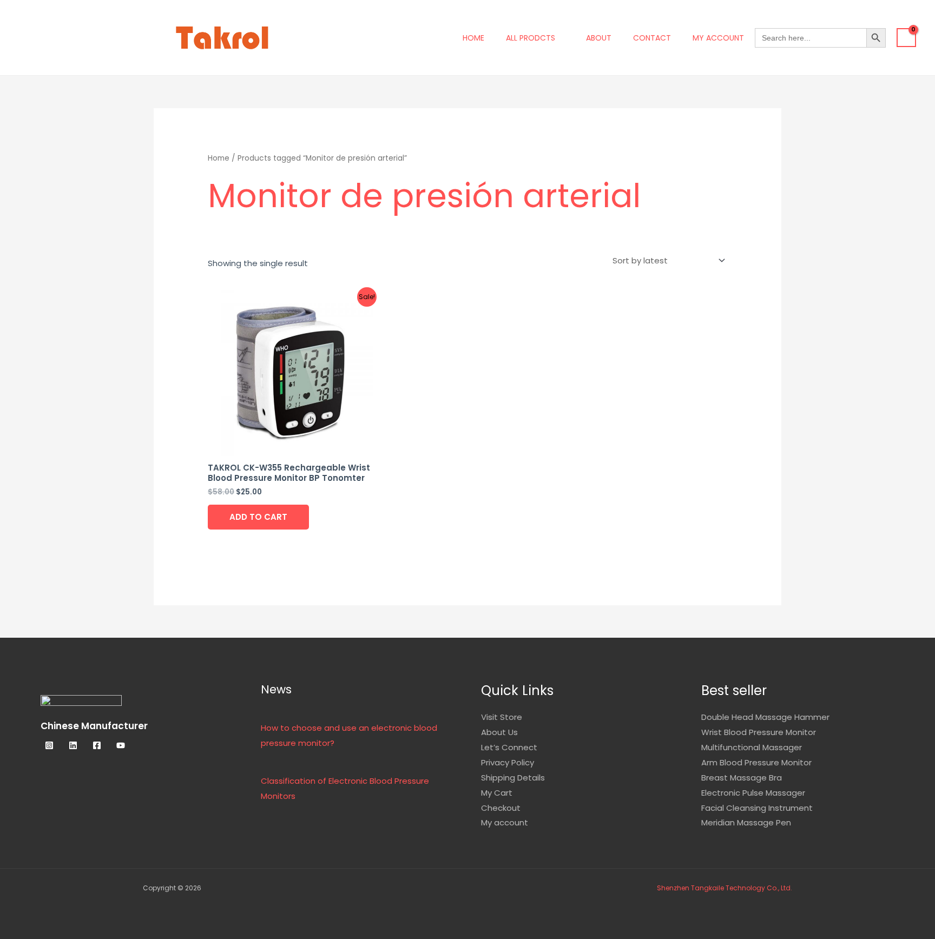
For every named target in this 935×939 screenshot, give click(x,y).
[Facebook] (97, 745)
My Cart (496, 792)
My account (718, 37)
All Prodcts (530, 37)
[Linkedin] (73, 745)
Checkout (501, 808)
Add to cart (258, 517)
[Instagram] (49, 745)
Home (473, 37)
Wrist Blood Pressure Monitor (758, 732)
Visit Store (501, 717)
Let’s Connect (509, 747)
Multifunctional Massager (751, 747)
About (598, 37)
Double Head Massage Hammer (765, 717)
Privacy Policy (507, 762)
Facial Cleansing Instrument (757, 808)
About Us (499, 732)
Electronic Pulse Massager (753, 792)
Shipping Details (513, 777)
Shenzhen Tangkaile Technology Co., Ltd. (724, 887)
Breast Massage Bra (741, 777)
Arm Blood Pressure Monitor (756, 762)
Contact (652, 37)
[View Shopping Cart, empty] (906, 38)
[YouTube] (120, 745)
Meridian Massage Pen (746, 822)
